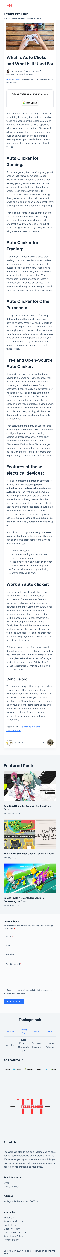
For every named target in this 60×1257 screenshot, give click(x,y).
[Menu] (55, 10)
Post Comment (13, 1001)
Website (10, 954)
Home (8, 79)
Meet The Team (12, 1228)
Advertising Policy (13, 1236)
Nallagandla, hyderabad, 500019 (21, 1201)
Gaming (29, 74)
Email (9, 945)
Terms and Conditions (15, 1232)
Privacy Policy (11, 1239)
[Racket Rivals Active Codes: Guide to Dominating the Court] (30, 878)
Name (9, 936)
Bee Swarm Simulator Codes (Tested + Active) (29, 853)
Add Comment (13, 964)
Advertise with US (13, 1221)
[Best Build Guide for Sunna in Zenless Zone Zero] (30, 786)
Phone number (11, 1186)
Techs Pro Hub (16, 14)
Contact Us (10, 1225)
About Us (9, 1217)
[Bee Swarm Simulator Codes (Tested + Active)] (30, 834)
